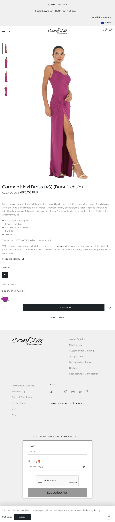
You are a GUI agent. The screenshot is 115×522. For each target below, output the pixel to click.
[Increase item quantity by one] (19, 307)
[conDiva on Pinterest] (65, 391)
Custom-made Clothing (81, 351)
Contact (73, 368)
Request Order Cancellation (83, 374)
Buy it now (57, 317)
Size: (6, 268)
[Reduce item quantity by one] (5, 307)
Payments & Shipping (23, 386)
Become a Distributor (80, 362)
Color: (14, 291)
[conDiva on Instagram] (73, 391)
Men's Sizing (75, 345)
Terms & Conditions (22, 397)
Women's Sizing (77, 339)
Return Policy (18, 392)
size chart (62, 246)
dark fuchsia (5, 299)
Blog (14, 415)
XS (5, 275)
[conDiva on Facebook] (51, 391)
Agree (22, 517)
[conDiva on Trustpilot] (80, 391)
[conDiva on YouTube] (87, 391)
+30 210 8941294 (58, 5)
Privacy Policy (19, 403)
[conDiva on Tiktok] (58, 391)
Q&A (14, 409)
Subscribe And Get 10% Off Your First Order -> (57, 11)
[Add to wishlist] (109, 307)
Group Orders (76, 357)
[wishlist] (104, 31)
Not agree (7, 517)
